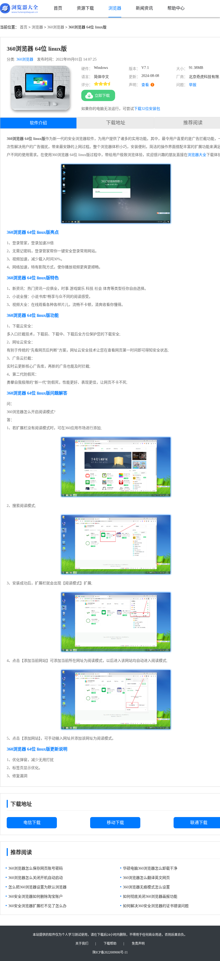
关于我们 (81, 943)
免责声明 (138, 943)
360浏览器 (55, 27)
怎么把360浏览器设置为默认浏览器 (37, 887)
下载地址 (115, 122)
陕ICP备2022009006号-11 (110, 952)
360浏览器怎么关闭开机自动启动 (35, 878)
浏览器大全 (197, 155)
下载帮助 (110, 943)
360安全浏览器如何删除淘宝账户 (35, 897)
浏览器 (37, 27)
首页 (23, 27)
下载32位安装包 (147, 109)
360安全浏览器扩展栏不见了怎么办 (37, 906)
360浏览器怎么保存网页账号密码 (35, 868)
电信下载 (32, 822)
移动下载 (115, 822)
